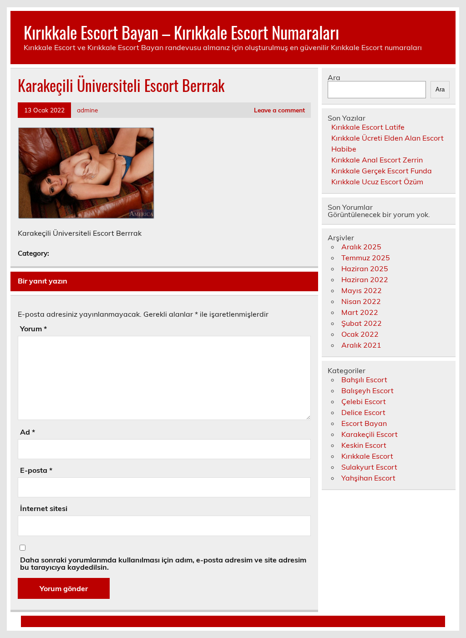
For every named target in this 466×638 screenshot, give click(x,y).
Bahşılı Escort (364, 379)
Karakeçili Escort (369, 434)
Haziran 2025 (364, 268)
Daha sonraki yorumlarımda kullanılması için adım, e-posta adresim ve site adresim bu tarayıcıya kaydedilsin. (163, 563)
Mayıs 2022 (361, 290)
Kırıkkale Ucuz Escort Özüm (377, 181)
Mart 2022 (359, 312)
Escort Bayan (364, 423)
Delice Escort (363, 412)
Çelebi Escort (363, 401)
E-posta (36, 470)
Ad (27, 431)
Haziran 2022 (364, 279)
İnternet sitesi (43, 508)
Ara (334, 77)
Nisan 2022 (361, 301)
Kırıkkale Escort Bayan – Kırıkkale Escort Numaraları (181, 32)
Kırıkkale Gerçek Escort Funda (381, 170)
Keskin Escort (363, 445)
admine (87, 110)
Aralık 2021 (361, 344)
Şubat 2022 (361, 323)
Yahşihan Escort (368, 477)
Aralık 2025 (361, 246)
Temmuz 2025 (365, 257)
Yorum (33, 328)
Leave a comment (279, 110)
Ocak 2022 (360, 334)
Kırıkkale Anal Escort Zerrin (377, 159)
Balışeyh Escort (367, 390)
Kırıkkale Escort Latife (368, 127)
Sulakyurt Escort (369, 466)
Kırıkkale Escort (367, 456)
